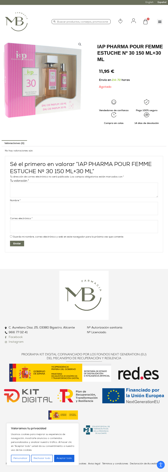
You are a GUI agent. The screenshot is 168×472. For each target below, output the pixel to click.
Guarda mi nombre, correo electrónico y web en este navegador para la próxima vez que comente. (68, 237)
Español (162, 2)
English (149, 2)
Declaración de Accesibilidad (146, 464)
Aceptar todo (64, 458)
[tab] (14, 143)
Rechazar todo (42, 458)
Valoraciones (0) (14, 143)
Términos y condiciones (115, 464)
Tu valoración (19, 181)
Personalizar (20, 458)
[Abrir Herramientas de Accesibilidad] (161, 465)
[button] (159, 21)
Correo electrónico (21, 218)
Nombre (15, 200)
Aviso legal (94, 464)
